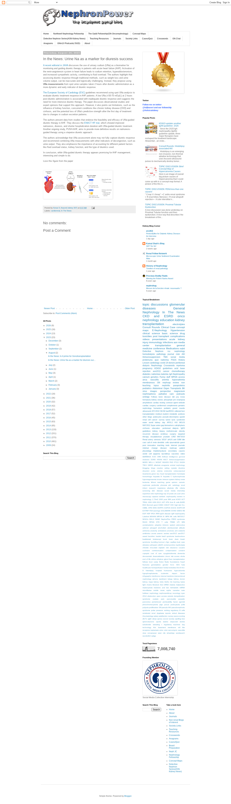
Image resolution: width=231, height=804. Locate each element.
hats (183, 565)
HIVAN (159, 460)
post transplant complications (169, 336)
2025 (48, 329)
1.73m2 (155, 499)
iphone (155, 579)
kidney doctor (179, 579)
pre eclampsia (179, 400)
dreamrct (146, 471)
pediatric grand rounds (174, 408)
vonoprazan (152, 633)
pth (169, 485)
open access (162, 596)
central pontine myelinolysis (174, 545)
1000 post (163, 499)
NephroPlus (165, 519)
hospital (159, 570)
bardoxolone (180, 536)
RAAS (145, 522)
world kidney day (157, 422)
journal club (174, 354)
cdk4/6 (160, 545)
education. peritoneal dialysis (165, 428)
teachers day (179, 624)
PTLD (176, 462)
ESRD (153, 460)
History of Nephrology (156, 266)
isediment (163, 579)
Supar (153, 425)
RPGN (151, 522)
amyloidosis (147, 403)
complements (172, 405)
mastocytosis (148, 588)
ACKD (178, 499)
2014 (48, 425)
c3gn (167, 542)
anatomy (153, 531)
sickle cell (147, 454)
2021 (48, 398)
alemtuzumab (172, 528)
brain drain (174, 539)
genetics (154, 377)
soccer (165, 619)
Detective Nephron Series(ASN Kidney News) (64, 38)
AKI (183, 354)
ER (183, 508)
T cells (164, 522)
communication (158, 550)
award (145, 536)
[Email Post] (93, 208)
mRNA (166, 585)
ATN (167, 502)
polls (183, 604)
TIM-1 (145, 465)
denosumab (147, 556)
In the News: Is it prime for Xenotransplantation (69, 356)
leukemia (146, 482)
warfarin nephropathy (167, 496)
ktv (171, 582)
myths (168, 590)
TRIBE (172, 522)
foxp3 (182, 562)
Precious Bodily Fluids (157, 276)
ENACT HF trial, (92, 123)
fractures (146, 565)
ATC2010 (155, 411)
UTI (178, 522)
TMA (165, 357)
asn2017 (181, 533)
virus (144, 633)
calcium (146, 377)
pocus (166, 604)
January (52, 389)
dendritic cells (163, 442)
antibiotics (146, 533)
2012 (48, 433)
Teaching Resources (99, 38)
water (145, 422)
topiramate (155, 630)
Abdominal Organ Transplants (167, 388)
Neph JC (173, 751)
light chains (147, 585)
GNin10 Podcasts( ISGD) (68, 43)
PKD (171, 462)
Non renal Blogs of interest (176, 721)
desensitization (159, 556)
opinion (174, 482)
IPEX (153, 514)
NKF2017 (181, 516)
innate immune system (166, 479)
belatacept (157, 539)
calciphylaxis (179, 425)
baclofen (151, 536)
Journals (117, 38)
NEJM (162, 411)
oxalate (155, 599)
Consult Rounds (151, 327)
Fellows (154, 397)
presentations (159, 339)
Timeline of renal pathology (157, 268)
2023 (48, 337)
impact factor (178, 573)
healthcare (147, 568)
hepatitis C (167, 476)
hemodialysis (149, 354)
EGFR (179, 508)
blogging (146, 468)
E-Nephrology (159, 330)
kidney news (180, 479)
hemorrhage (147, 476)
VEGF (164, 439)
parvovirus (147, 602)
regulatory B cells (178, 610)
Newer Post (49, 308)
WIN (183, 522)
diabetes (147, 374)
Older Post (130, 308)
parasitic (181, 599)
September (54, 349)
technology (147, 627)
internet (174, 445)
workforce (147, 457)
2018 (48, 410)
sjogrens (156, 454)
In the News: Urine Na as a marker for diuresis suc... (72, 360)
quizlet (182, 417)
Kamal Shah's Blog (155, 243)
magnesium (179, 391)
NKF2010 (181, 437)
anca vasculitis (151, 380)
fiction (161, 562)
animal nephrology (177, 465)
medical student (162, 414)
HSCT (165, 460)
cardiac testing (159, 403)
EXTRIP (146, 511)
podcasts (181, 394)
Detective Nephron (153, 351)
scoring (182, 616)
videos (146, 339)
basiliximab (147, 539)
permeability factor (170, 602)
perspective (165, 391)
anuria (153, 533)
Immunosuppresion (151, 357)
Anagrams (48, 43)
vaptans (155, 496)
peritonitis (155, 485)
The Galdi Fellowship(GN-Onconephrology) (108, 34)
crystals (174, 468)
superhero (147, 494)
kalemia (164, 374)
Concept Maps (139, 34)
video (182, 454)
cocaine (182, 548)
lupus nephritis (162, 385)
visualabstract (156, 437)
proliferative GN (155, 607)
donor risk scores (172, 556)
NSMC (157, 519)
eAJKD (149, 231)
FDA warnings (154, 511)
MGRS (145, 462)
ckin (167, 548)
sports (158, 622)
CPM (150, 508)
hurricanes (168, 570)
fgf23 (183, 428)
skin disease (157, 491)
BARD (182, 502)
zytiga (153, 636)
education (167, 320)
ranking (167, 610)
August (52, 353)
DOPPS (160, 508)
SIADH (182, 462)
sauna (176, 616)
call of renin (152, 442)
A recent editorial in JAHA (56, 65)
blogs (153, 468)
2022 (48, 394)
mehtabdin (174, 588)
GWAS (179, 511)
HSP (148, 514)
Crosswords (162, 38)
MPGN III (160, 516)
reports (168, 613)
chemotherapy (178, 371)
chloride (146, 548)
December (54, 341)
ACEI (154, 457)
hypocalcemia (179, 570)
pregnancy (147, 368)
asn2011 (157, 371)
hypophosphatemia (150, 573)
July (51, 365)
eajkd (182, 348)
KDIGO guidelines (163, 368)
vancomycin (172, 630)
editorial (178, 411)
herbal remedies (170, 568)
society (171, 619)
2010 (48, 441)
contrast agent (172, 403)
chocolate (153, 548)
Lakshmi (146, 516)
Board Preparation (174, 746)
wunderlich (147, 636)
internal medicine (167, 576)
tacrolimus (165, 454)
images (153, 391)
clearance (174, 548)
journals (181, 445)
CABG (160, 505)
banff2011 (170, 411)
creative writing (163, 468)
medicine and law (161, 588)
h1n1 (172, 565)
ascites (166, 533)
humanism (158, 408)
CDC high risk (175, 505)
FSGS (173, 360)
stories (182, 622)
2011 (48, 437)
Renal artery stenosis (152, 439)
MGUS (182, 422)
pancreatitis (171, 599)
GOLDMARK (166, 511)
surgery (173, 434)
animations (162, 531)
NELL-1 (152, 462)
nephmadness (149, 394)
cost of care (156, 553)
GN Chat (176, 38)
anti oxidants (180, 531)
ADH (150, 502)
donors (172, 363)
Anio (171, 502)
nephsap (173, 448)
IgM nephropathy (178, 514)
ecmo (153, 471)
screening (146, 491)
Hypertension (178, 330)
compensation (171, 550)
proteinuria (148, 360)
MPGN (174, 377)
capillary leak (175, 542)
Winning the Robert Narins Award (159, 278)
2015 (48, 421)
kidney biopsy (158, 431)
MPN (167, 516)
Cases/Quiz (147, 38)
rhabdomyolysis (159, 451)
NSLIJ (151, 519)
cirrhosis (146, 428)
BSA (144, 505)
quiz (157, 360)
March (52, 381)
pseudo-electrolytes (171, 417)
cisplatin (161, 548)
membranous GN (151, 382)
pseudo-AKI (166, 607)
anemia (165, 380)
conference (159, 348)
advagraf (153, 528)
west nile (162, 633)
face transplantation (177, 559)
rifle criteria (180, 488)
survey (162, 420)
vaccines (175, 454)
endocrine (168, 471)
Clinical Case (168, 327)
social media (178, 357)
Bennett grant (152, 505)
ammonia (146, 531)
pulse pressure (157, 610)
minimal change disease (155, 448)
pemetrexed (156, 602)
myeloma (180, 365)
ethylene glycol (162, 559)
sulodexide (147, 624)
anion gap (160, 425)
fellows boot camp (150, 562)
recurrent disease (151, 434)
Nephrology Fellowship (174, 756)
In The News (66, 211)
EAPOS (167, 508)
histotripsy (150, 570)
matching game (163, 482)
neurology (176, 593)
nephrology (153, 593)
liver (161, 585)
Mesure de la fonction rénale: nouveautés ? (163, 288)
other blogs (147, 417)
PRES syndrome (178, 519)
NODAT (158, 462)
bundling (154, 542)
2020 (48, 402)
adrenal (145, 528)
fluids (167, 562)
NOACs (145, 519)
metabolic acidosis (177, 414)
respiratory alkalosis (165, 488)
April (51, 377)
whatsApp (171, 633)
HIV (176, 422)
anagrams (165, 465)
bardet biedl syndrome (165, 536)
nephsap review (171, 382)
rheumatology (148, 616)
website (182, 403)
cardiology (154, 363)
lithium (153, 482)
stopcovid (174, 622)
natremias (155, 374)
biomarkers (169, 425)
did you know (178, 397)
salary (156, 616)
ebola (182, 556)
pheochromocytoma (150, 604)
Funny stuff (165, 377)
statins (165, 622)
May (51, 373)
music (162, 590)
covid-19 (164, 363)
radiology (176, 485)
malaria (172, 585)
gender (165, 565)
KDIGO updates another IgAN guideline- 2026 (170, 124)
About (87, 43)
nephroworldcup (165, 593)
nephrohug (151, 286)
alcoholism (162, 528)
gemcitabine (156, 565)
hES (178, 565)
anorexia (170, 531)
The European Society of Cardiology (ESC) (64, 92)
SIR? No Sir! (151, 246)
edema (160, 471)
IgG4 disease (165, 514)
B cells (176, 502)
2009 (48, 445)
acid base (179, 368)
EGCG (173, 508)
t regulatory (166, 624)
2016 (48, 417)
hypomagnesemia (149, 479)
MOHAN (153, 516)
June (51, 369)
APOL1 (170, 422)
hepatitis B (157, 476)
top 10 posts (169, 494)
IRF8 (157, 514)
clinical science (151, 333)
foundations (174, 562)
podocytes (157, 417)
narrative (176, 590)
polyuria (146, 607)
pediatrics (147, 388)
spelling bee (180, 619)
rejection (147, 371)
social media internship (175, 491)
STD (157, 522)
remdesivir (146, 613)
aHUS (170, 439)
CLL (183, 505)
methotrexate (171, 431)
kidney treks (159, 582)
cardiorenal (55, 211)
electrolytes (179, 324)
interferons (156, 576)
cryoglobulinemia (169, 553)
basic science (170, 333)
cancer (166, 371)
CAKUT (167, 505)
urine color (163, 630)
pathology (161, 354)
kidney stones (157, 400)
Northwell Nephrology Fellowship (68, 34)
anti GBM (177, 439)
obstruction (151, 596)
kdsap (170, 579)
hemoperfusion (157, 568)
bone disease (165, 397)
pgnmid (182, 602)
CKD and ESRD (158, 316)
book (165, 539)
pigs (161, 604)
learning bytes (179, 582)
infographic (147, 576)
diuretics (181, 468)
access (181, 377)
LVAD (173, 437)
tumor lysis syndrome (175, 420)
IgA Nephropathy (177, 374)
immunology (155, 342)
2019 (48, 406)
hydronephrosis (179, 476)
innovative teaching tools (158, 445)
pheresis (163, 485)
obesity (182, 431)
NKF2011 (146, 425)
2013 (48, 429)
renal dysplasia (158, 613)
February (53, 385)
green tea (155, 474)
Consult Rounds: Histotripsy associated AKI (171, 147)
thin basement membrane (164, 627)
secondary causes (176, 451)
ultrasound (147, 411)
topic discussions (155, 304)
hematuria (147, 400)
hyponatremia (178, 380)
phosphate (168, 400)
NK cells (173, 516)
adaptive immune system (165, 525)
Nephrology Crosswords (163, 365)
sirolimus (164, 434)
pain (162, 599)
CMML (145, 508)
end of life (147, 559)
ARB (159, 457)
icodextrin (164, 573)
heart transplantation (168, 474)
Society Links (131, 38)
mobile (155, 590)
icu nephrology (176, 351)
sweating (156, 624)
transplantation (163, 345)
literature (156, 585)
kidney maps (148, 582)
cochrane (146, 550)
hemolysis (181, 474)
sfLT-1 (145, 619)
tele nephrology (157, 494)
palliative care (166, 394)
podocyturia (175, 604)
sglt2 (150, 619)
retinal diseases (178, 613)
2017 (48, 413)
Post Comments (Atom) (66, 313)
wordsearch (180, 633)
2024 (48, 333)
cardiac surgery (149, 405)
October (52, 345)
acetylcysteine (148, 525)
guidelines (147, 431)
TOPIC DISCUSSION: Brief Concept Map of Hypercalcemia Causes (171, 169)
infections (168, 342)
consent (182, 550)
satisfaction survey (166, 616)
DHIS (155, 508)
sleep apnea (157, 619)
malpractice (180, 585)
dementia (181, 553)
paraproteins (179, 385)
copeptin (146, 553)
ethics (153, 559)
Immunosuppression (177, 460)
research (152, 488)
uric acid (177, 494)
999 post (171, 499)
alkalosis (157, 465)
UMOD (150, 465)
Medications (172, 348)
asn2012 (173, 533)
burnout (161, 542)
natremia (165, 360)
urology (146, 397)
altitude (182, 528)
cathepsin (153, 545)
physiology (147, 451)
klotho (167, 582)
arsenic (160, 533)
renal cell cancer (150, 420)
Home (46, 34)
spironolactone (148, 622)
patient (182, 448)
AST (163, 502)
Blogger (127, 796)
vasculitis (181, 630)
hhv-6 (179, 568)
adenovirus (180, 525)
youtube (166, 437)
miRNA (182, 588)
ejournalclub (174, 442)
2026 (48, 325)
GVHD (173, 511)
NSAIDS (165, 462)
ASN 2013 (157, 502)
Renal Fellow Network (156, 253)
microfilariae (147, 590)
